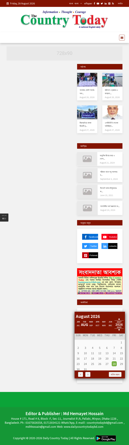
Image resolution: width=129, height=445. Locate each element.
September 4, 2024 (109, 178)
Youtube (113, 236)
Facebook (93, 236)
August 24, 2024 (107, 209)
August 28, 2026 (87, 97)
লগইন (120, 3)
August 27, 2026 (87, 129)
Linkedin (113, 246)
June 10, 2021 (106, 195)
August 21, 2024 (107, 162)
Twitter (93, 246)
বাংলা (71, 3)
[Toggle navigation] (121, 37)
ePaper (88, 3)
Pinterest (93, 255)
